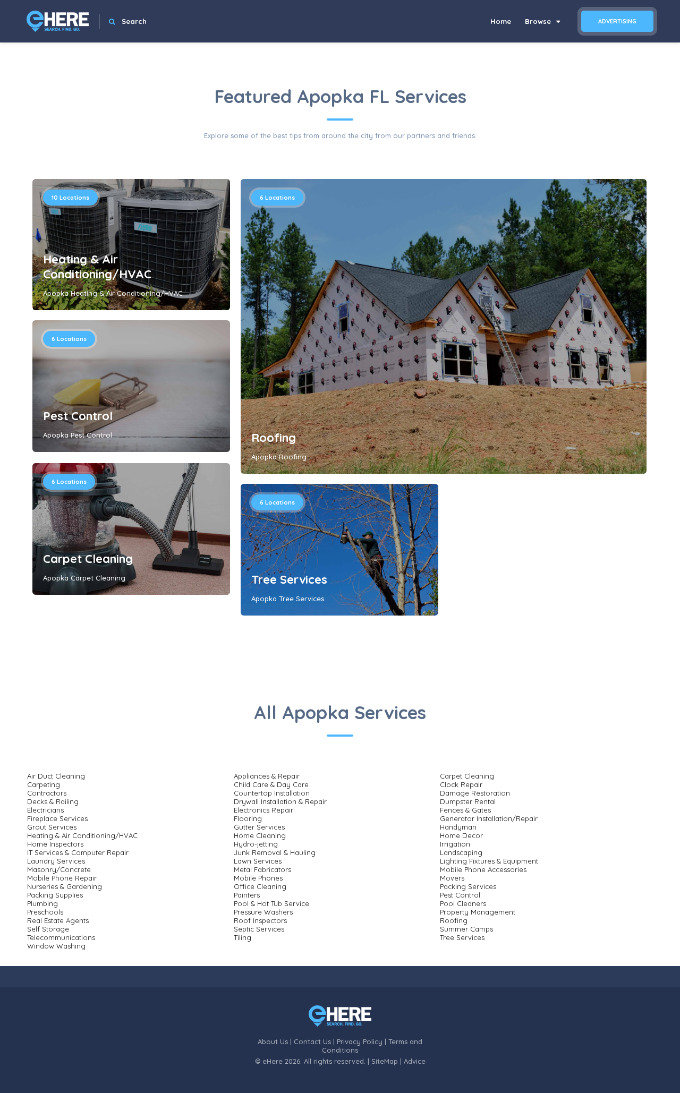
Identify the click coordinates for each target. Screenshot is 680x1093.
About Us (273, 1041)
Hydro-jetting (256, 844)
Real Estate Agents (58, 920)
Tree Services (289, 579)
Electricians (45, 810)
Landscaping (461, 852)
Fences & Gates (465, 810)
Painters (247, 895)
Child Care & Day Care (271, 784)
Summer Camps (466, 929)
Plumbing (42, 903)
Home (500, 21)
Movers (452, 878)
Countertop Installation (272, 793)
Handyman (458, 827)
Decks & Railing (53, 801)
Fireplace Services (57, 818)
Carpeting (43, 784)
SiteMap (384, 1061)
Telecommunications (61, 937)
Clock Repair (461, 784)
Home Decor (461, 835)
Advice (415, 1061)
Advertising (617, 21)
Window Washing (56, 946)
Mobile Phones (258, 878)
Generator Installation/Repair (489, 818)
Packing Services (468, 886)
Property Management (477, 912)
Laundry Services (56, 861)
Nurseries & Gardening (64, 886)
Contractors (46, 793)
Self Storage (48, 929)
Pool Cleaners (463, 903)
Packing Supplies (55, 895)
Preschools (45, 912)
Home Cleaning (260, 835)
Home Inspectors (55, 844)
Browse (539, 21)
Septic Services (259, 929)
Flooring (248, 818)
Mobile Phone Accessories (483, 869)
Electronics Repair (263, 810)
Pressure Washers (263, 912)
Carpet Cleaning (88, 558)
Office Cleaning (260, 886)
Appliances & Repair (267, 776)
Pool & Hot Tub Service (271, 903)
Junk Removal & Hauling (275, 852)
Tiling (242, 937)
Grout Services (51, 827)
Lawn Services (258, 861)
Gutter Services (259, 827)
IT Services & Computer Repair (78, 852)
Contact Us (312, 1041)
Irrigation (455, 844)
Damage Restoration (475, 793)
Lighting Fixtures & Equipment (489, 861)
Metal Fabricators (262, 869)
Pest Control (78, 415)
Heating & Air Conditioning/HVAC (97, 266)
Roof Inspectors (260, 920)
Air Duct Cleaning (56, 776)
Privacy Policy (359, 1041)
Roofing (273, 437)
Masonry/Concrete (59, 869)
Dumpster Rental (468, 801)
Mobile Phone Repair (62, 878)
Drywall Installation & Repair (280, 801)
